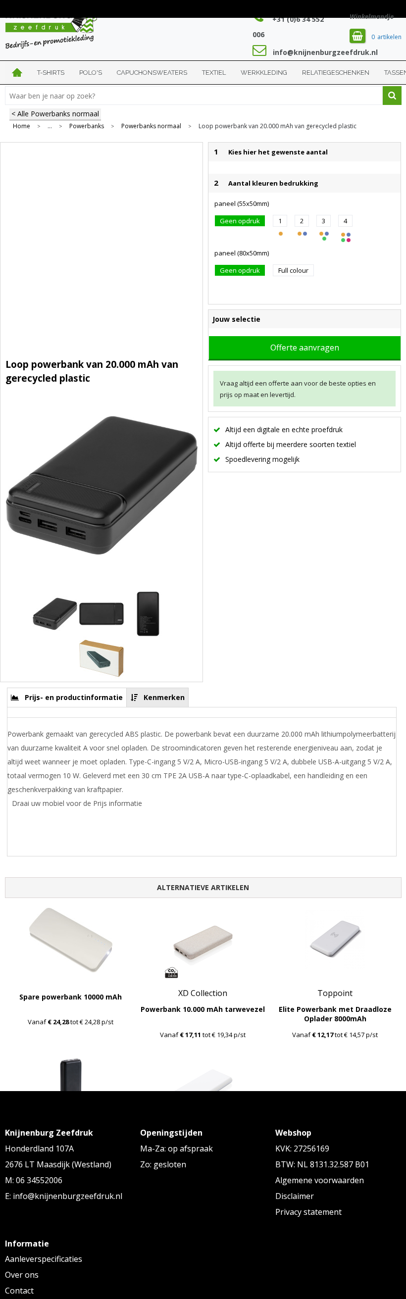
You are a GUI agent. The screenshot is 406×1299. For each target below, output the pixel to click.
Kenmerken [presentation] (164, 697)
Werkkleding (264, 72)
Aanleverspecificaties (43, 1258)
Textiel (214, 72)
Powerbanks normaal (151, 126)
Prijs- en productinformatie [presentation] (74, 697)
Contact (19, 1290)
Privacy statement (308, 1211)
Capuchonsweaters (152, 72)
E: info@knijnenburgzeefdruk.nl (63, 1196)
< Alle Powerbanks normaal (55, 113)
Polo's (90, 72)
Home (17, 72)
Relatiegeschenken (335, 72)
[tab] (67, 697)
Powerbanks (86, 126)
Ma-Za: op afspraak (176, 1148)
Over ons (22, 1274)
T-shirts (50, 72)
